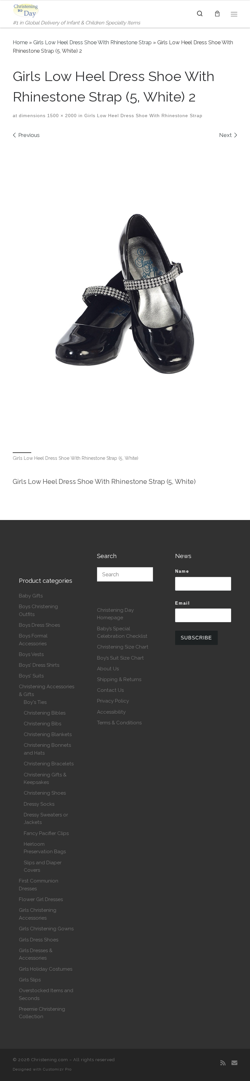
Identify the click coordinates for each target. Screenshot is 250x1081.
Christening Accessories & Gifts (46, 690)
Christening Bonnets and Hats (47, 749)
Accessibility (111, 712)
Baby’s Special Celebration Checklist (122, 632)
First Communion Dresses (38, 885)
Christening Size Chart (122, 647)
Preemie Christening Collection (42, 1013)
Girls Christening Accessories (37, 914)
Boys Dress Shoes (39, 625)
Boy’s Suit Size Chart (120, 658)
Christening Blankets (48, 734)
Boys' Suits (31, 676)
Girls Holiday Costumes (45, 969)
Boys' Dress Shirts (39, 665)
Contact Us (110, 690)
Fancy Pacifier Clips (46, 833)
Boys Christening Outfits (38, 610)
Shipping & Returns (119, 679)
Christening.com (49, 1059)
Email (182, 603)
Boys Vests (31, 654)
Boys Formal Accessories (33, 640)
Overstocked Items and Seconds (46, 994)
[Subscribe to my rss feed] (223, 1063)
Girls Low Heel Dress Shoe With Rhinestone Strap (92, 42)
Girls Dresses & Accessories (35, 954)
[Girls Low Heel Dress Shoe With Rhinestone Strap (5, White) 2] (125, 294)
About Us (108, 669)
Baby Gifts (31, 596)
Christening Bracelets (49, 764)
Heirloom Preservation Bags (45, 848)
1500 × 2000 (61, 115)
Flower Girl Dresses (41, 899)
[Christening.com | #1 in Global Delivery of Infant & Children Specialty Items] (26, 10)
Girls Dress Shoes (38, 940)
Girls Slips (30, 980)
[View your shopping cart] (217, 14)
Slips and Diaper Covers (43, 866)
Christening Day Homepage (115, 614)
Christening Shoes (45, 793)
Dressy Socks (39, 804)
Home (20, 42)
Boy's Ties (35, 702)
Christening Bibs (42, 724)
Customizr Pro (57, 1069)
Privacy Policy (113, 701)
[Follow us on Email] (234, 1063)
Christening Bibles (44, 713)
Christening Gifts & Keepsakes (45, 779)
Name (182, 571)
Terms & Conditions (119, 723)
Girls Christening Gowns (46, 929)
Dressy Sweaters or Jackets (46, 819)
